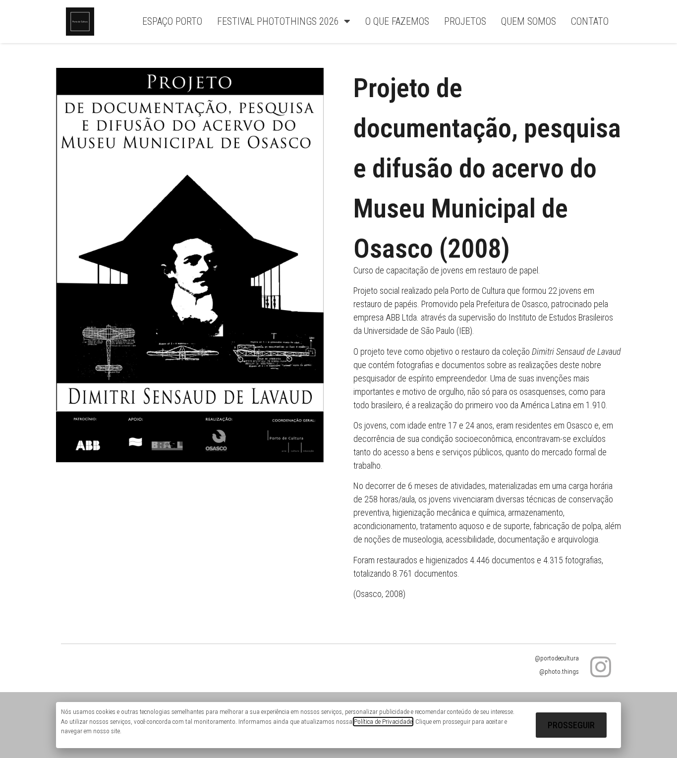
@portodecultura (557, 658)
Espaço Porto (172, 21)
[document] (338, 725)
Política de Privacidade (383, 721)
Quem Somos (528, 21)
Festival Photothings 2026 (278, 21)
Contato (590, 21)
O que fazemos (397, 21)
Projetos (465, 21)
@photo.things (559, 671)
